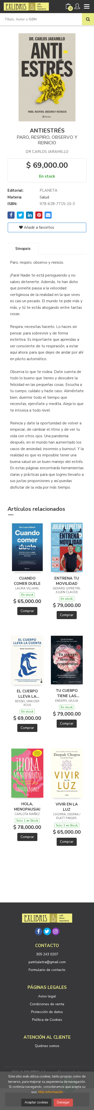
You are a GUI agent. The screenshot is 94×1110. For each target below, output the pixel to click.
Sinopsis (23, 248)
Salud (44, 197)
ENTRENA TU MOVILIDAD (66, 581)
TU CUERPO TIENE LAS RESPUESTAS (66, 693)
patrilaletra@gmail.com (47, 962)
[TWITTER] (47, 931)
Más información (50, 1092)
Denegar (63, 1102)
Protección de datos (47, 1012)
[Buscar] (88, 19)
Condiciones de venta (47, 1004)
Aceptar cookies (36, 1102)
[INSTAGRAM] (55, 931)
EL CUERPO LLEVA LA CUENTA (27, 694)
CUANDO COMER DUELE (27, 581)
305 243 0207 (47, 954)
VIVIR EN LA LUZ (67, 807)
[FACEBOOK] (38, 931)
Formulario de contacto (47, 969)
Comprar (27, 611)
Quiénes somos (47, 1046)
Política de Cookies (47, 1019)
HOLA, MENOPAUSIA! (27, 806)
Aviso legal (47, 996)
